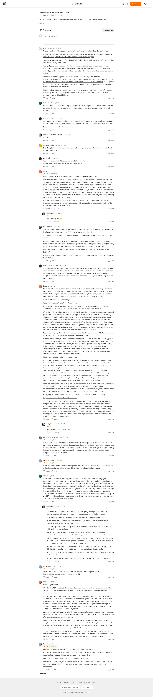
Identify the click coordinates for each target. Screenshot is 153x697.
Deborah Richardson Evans (52, 134)
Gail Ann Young (48, 460)
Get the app (87, 687)
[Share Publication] (127, 4)
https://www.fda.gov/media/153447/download (60, 303)
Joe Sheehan (47, 566)
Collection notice (90, 682)
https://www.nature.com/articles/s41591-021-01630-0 (63, 163)
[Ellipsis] (113, 48)
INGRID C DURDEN (50, 437)
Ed (44, 582)
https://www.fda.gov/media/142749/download (60, 357)
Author (49, 216)
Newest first (109, 30)
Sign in (146, 4)
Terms (81, 682)
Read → (41, 23)
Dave (45, 286)
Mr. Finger (46, 227)
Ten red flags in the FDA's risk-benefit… (55, 13)
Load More (43, 674)
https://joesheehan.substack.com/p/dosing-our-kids (61, 574)
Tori (44, 476)
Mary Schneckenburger (51, 145)
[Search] (123, 4)
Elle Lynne (46, 103)
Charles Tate (47, 118)
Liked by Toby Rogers (51, 173)
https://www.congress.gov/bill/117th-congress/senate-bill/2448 (69, 232)
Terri (44, 644)
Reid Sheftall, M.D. (49, 265)
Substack (66, 693)
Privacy (75, 682)
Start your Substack (71, 687)
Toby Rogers (43, 15)
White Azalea (47, 48)
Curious (46, 158)
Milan (45, 171)
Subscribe (136, 4)
